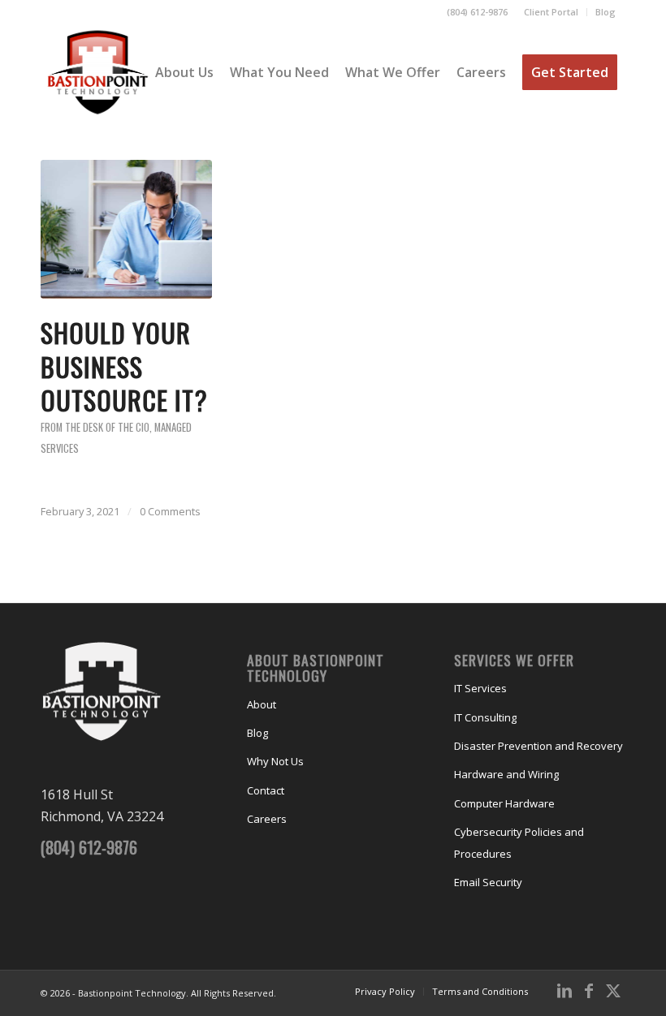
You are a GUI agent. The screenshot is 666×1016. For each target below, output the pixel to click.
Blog (605, 12)
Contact (265, 790)
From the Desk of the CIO (95, 427)
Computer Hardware (504, 803)
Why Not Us (275, 761)
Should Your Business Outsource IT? (124, 366)
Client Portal (551, 12)
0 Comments (170, 511)
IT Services (480, 688)
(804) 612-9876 (477, 12)
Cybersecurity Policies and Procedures (519, 842)
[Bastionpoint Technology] (98, 72)
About (261, 704)
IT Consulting (485, 717)
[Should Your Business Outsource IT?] (126, 229)
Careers (267, 819)
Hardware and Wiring (506, 774)
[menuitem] (551, 12)
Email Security (488, 882)
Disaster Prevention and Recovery (538, 745)
